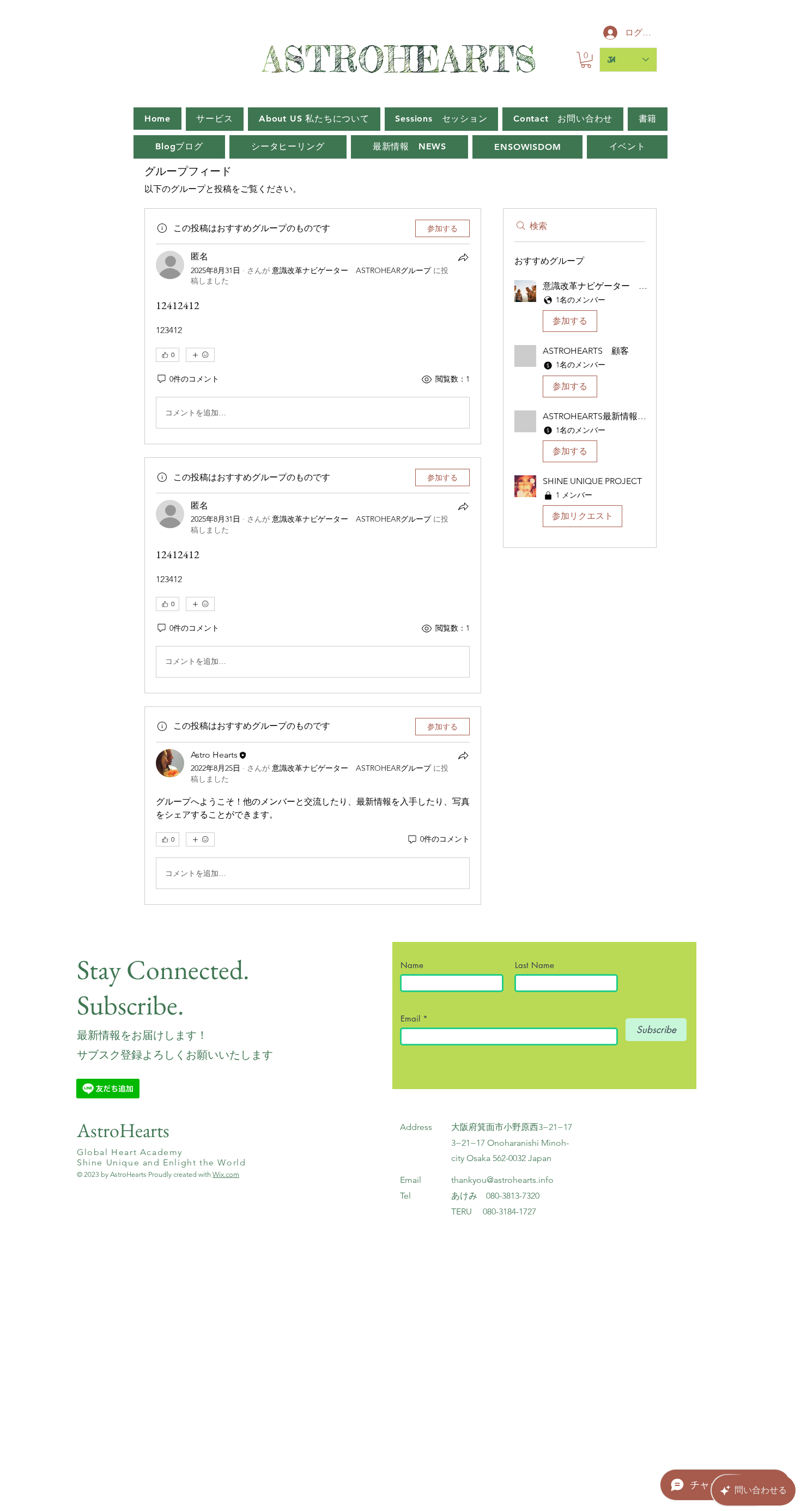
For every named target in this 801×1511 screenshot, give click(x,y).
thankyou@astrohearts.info (502, 1180)
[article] (312, 326)
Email (411, 1018)
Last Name (534, 965)
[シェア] (463, 257)
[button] (586, 60)
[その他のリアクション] (200, 355)
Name (416, 965)
